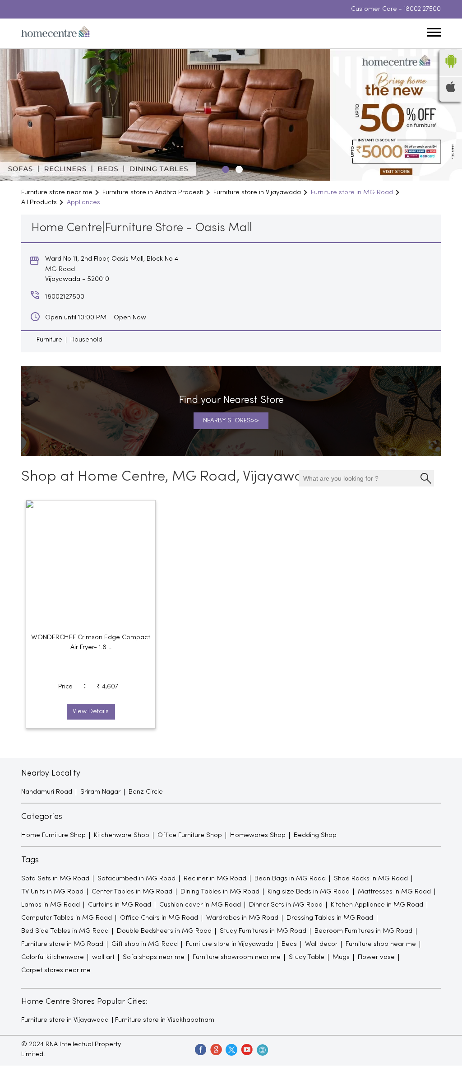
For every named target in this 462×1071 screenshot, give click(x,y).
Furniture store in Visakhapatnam (164, 1020)
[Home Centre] (55, 33)
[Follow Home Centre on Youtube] (246, 1049)
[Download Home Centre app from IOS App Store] (451, 90)
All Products (39, 202)
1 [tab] (224, 168)
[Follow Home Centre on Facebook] (200, 1049)
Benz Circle (146, 792)
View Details (91, 712)
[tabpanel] (231, 115)
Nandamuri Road (46, 792)
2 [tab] (238, 168)
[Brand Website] (261, 1049)
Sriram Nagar (100, 792)
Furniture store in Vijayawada (65, 1020)
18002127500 (422, 9)
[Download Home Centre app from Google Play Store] (450, 70)
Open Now (130, 317)
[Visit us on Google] (215, 1049)
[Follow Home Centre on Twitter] (231, 1049)
